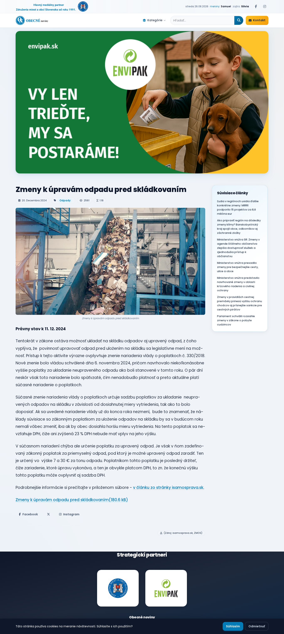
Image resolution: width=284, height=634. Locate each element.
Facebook (30, 514)
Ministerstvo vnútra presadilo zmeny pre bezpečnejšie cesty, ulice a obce (237, 267)
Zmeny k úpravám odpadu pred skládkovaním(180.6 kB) (72, 500)
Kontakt (259, 20)
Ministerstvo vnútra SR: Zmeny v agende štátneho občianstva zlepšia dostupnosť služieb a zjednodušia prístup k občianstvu (238, 248)
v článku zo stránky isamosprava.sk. (168, 487)
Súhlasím (233, 626)
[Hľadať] (238, 20)
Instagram (71, 514)
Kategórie (154, 20)
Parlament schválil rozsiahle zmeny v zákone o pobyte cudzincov (236, 320)
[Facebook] (256, 6)
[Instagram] (264, 6)
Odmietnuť (256, 626)
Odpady (64, 200)
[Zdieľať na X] (48, 514)
